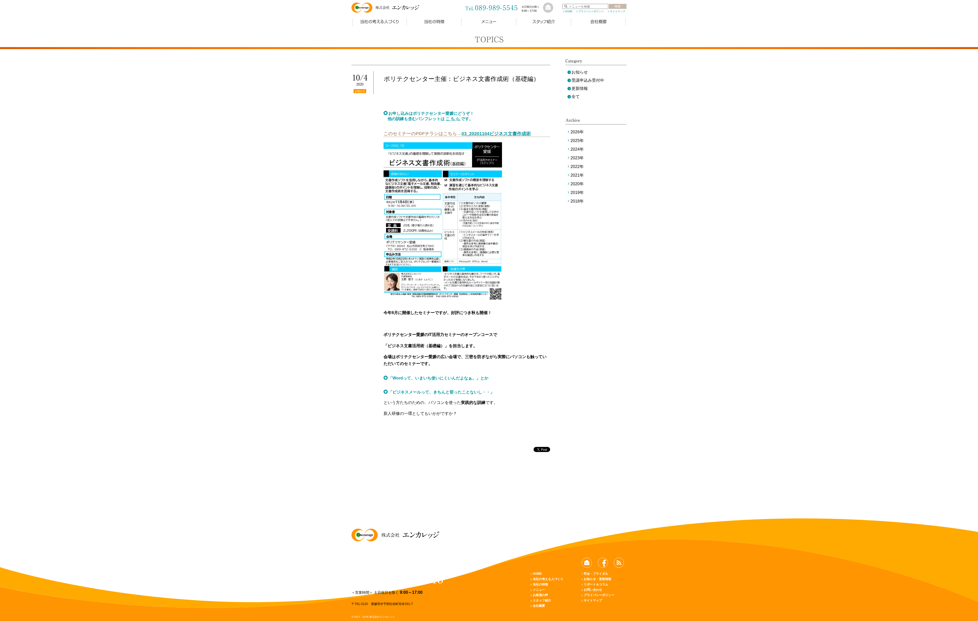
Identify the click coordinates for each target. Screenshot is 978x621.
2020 (575, 184)
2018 (575, 201)
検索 (618, 6)
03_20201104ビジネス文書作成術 (496, 133)
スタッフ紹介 (543, 22)
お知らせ (580, 72)
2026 (575, 132)
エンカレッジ (397, 8)
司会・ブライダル (596, 573)
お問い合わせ (593, 589)
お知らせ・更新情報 (597, 579)
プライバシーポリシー (591, 11)
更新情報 (580, 88)
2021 (575, 175)
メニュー (488, 22)
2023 (575, 158)
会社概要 (598, 22)
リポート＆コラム (596, 584)
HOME (569, 11)
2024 (575, 149)
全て (576, 96)
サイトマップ (617, 11)
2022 (575, 166)
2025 (575, 140)
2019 (575, 192)
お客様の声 (540, 595)
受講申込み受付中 (588, 80)
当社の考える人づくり (379, 22)
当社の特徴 (434, 22)
